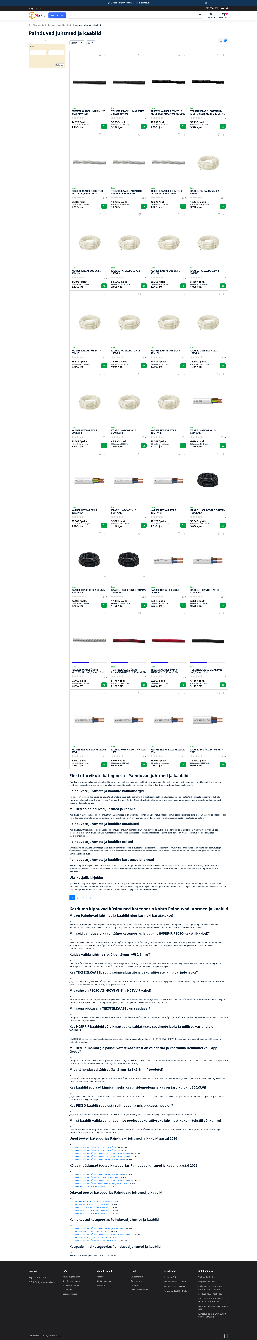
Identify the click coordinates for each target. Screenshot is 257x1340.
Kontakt (100, 1276)
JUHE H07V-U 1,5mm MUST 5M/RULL (92, 1213)
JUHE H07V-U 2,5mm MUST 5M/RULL (92, 1186)
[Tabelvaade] (225, 40)
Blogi (31, 8)
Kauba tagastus (104, 1281)
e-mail (225, 8)
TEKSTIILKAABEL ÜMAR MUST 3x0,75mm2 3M (96, 1177)
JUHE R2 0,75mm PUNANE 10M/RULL (92, 1207)
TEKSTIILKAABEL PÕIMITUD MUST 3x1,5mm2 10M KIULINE (102, 1156)
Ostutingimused (70, 1294)
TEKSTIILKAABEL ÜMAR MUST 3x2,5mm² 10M (96, 1147)
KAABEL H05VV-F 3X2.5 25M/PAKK (91, 1237)
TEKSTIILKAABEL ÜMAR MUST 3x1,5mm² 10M (96, 1150)
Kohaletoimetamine (71, 1281)
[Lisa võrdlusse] (104, 55)
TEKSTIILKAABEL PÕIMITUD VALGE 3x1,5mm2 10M (99, 1174)
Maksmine (67, 1289)
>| (90, 897)
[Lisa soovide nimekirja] (100, 55)
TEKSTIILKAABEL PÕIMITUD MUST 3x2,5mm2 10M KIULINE (102, 1153)
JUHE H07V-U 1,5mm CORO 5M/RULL (92, 1210)
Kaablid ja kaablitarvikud (59, 25)
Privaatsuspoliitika (71, 1285)
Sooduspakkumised (139, 1289)
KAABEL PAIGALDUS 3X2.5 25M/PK (91, 1231)
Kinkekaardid (136, 1281)
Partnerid (135, 1285)
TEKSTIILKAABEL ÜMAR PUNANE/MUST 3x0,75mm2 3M (101, 1183)
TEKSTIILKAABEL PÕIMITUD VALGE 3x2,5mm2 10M (99, 1159)
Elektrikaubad (39, 25)
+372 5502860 (211, 8)
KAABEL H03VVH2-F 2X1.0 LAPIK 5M (92, 1204)
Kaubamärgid (137, 1276)
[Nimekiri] (220, 40)
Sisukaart (101, 1285)
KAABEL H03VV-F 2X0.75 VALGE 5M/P (92, 1201)
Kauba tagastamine (71, 1276)
